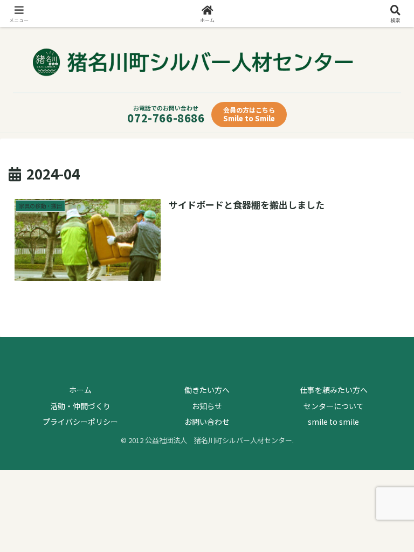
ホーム (80, 389)
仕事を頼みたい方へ (334, 389)
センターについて (333, 406)
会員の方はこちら (249, 114)
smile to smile (333, 421)
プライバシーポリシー (80, 421)
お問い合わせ (207, 421)
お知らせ (207, 406)
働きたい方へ (207, 389)
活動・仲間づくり (80, 406)
